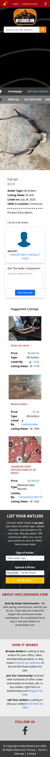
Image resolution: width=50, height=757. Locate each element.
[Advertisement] (25, 61)
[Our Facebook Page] (25, 733)
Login (15, 3)
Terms (42, 750)
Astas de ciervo (20, 345)
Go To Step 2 (25, 580)
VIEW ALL (14, 99)
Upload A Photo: (25, 567)
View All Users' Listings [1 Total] (25, 256)
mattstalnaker (29, 424)
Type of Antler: (25, 552)
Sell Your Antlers (37, 91)
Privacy (31, 750)
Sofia (35, 362)
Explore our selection (28, 663)
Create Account (29, 3)
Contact (31, 753)
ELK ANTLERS (32, 99)
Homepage (15, 91)
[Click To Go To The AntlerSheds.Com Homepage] (25, 16)
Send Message (25, 292)
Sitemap (19, 753)
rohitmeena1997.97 (30, 497)
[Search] (42, 30)
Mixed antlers (19, 404)
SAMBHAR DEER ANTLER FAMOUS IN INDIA (23, 470)
